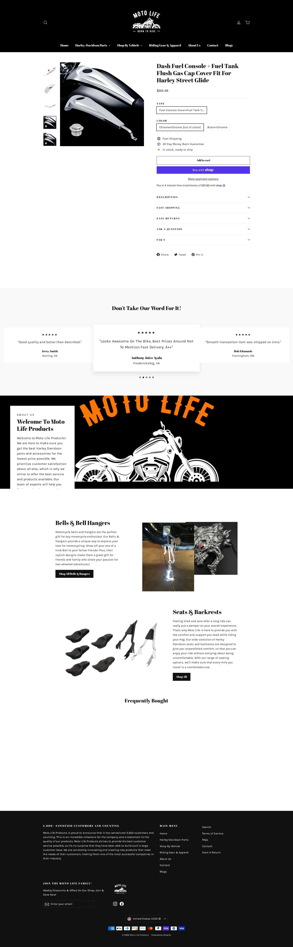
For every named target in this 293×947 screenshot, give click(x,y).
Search (206, 827)
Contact (212, 45)
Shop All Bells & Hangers (74, 574)
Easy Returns (168, 218)
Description (167, 197)
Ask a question (169, 229)
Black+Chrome (217, 127)
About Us (194, 45)
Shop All (181, 677)
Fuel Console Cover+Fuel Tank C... (181, 110)
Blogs (229, 45)
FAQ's (161, 239)
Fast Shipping (168, 207)
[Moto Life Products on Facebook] (122, 903)
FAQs (205, 839)
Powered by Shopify (161, 935)
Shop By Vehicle (128, 45)
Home (64, 45)
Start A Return (211, 852)
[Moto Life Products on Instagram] (115, 903)
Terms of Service (212, 833)
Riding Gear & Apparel (165, 45)
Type (161, 103)
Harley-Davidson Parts (91, 45)
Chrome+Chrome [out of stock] (180, 127)
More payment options (203, 179)
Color (162, 120)
